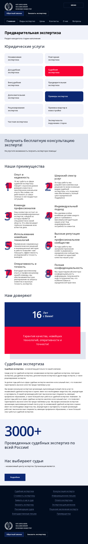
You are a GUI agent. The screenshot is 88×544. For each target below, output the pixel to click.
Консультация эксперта (63, 491)
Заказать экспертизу (24, 504)
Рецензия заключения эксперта (64, 509)
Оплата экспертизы (64, 500)
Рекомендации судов (24, 509)
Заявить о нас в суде (24, 500)
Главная (11, 21)
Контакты (54, 21)
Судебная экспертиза (24, 491)
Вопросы (77, 21)
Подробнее (15, 477)
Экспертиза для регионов (63, 504)
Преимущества (64, 513)
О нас (65, 21)
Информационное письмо (64, 495)
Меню (73, 5)
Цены (42, 21)
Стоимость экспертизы (24, 495)
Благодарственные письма (24, 513)
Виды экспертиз (27, 21)
